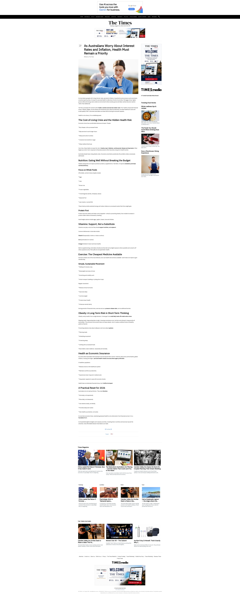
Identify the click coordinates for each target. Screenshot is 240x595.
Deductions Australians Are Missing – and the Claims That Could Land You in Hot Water (119, 469)
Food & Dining (133, 16)
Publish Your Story (140, 556)
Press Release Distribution (120, 589)
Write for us (98, 556)
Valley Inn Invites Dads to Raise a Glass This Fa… (89, 541)
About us (93, 556)
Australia (87, 16)
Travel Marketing (130, 556)
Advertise (81, 556)
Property (119, 16)
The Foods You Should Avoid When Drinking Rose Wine (150, 129)
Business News (99, 16)
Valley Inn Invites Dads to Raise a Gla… (129, 500)
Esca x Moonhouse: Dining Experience (150, 152)
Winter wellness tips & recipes (148, 107)
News (149, 16)
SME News (154, 16)
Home (81, 16)
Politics (126, 16)
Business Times (157, 556)
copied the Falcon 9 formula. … (87, 500)
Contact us (86, 556)
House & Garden (142, 16)
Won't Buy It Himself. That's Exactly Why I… (147, 541)
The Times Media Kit (111, 556)
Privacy (104, 556)
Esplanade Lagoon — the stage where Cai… (150, 500)
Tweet (107, 434)
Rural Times (120, 558)
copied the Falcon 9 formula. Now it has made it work (91, 468)
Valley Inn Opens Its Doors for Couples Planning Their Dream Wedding (147, 468)
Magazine (107, 16)
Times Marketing (149, 556)
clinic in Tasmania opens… (106, 500)
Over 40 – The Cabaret (116, 541)
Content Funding (121, 556)
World (92, 16)
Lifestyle (113, 16)
